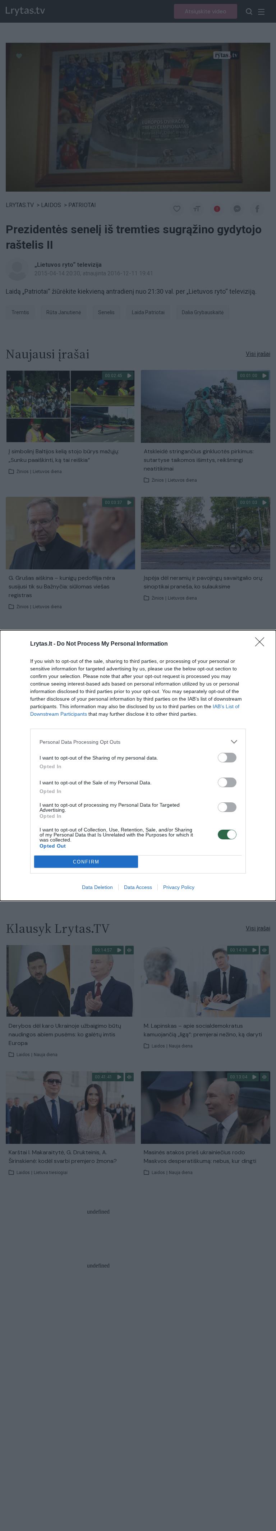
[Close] (262, 644)
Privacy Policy (178, 887)
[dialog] (138, 765)
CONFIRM (86, 862)
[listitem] (138, 742)
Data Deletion (97, 887)
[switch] (227, 757)
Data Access (138, 887)
